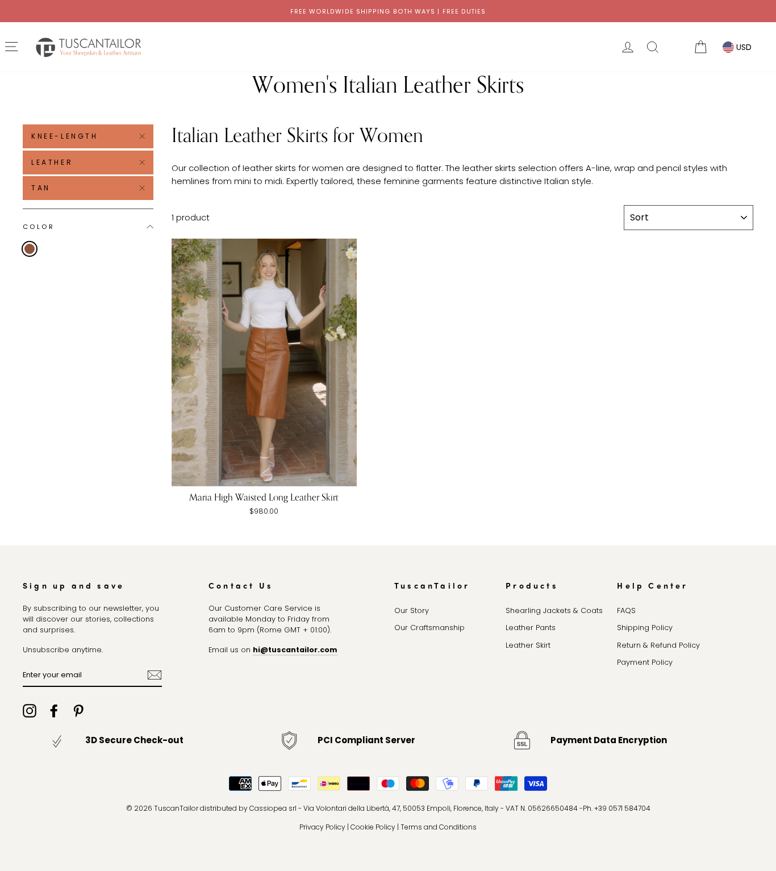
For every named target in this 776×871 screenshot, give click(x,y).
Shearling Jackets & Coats (554, 610)
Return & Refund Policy (658, 645)
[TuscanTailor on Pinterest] (78, 711)
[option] (388, 11)
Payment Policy (645, 662)
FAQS (626, 610)
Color (39, 226)
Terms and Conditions (438, 827)
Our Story (411, 610)
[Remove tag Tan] (29, 249)
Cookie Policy (373, 827)
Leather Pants (531, 627)
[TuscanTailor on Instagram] (29, 711)
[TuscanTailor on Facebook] (54, 711)
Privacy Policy (322, 827)
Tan (41, 188)
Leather (52, 162)
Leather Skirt (528, 645)
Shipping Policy (645, 627)
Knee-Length (64, 136)
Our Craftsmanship (429, 627)
